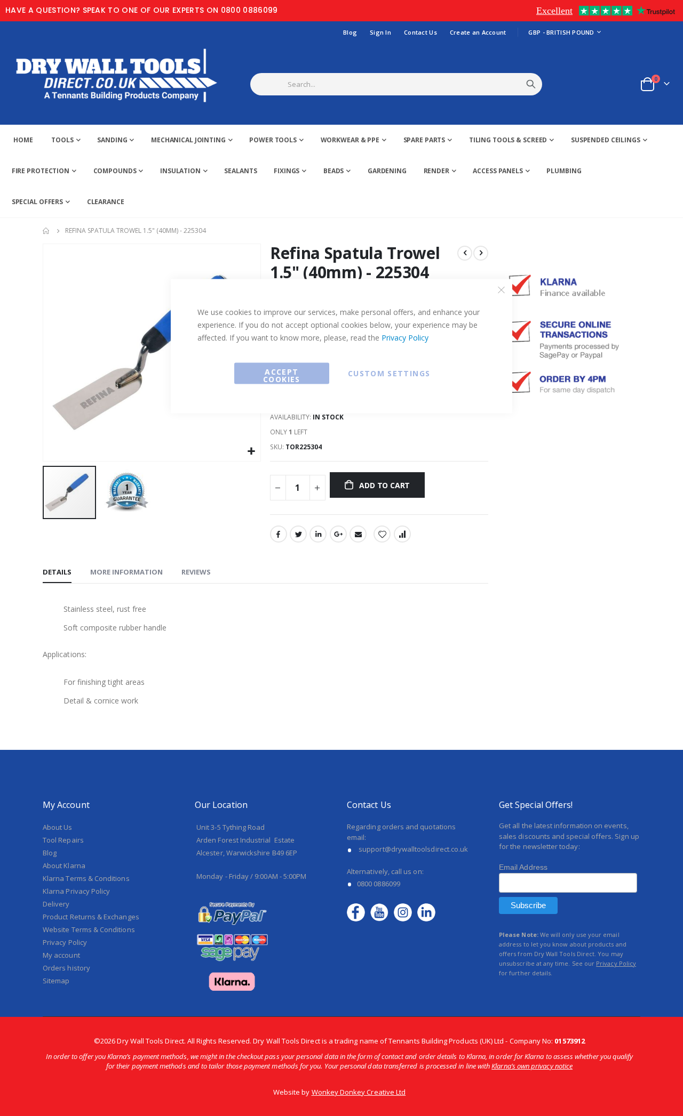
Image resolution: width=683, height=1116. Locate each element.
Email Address (523, 867)
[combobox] (409, 84)
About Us (58, 827)
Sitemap (56, 980)
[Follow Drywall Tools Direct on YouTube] (382, 912)
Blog (350, 32)
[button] (127, 492)
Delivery (56, 904)
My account (61, 955)
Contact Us (420, 32)
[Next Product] (480, 253)
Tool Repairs (63, 840)
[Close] (501, 289)
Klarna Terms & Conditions (86, 878)
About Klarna (64, 865)
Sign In (380, 32)
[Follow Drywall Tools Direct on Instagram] (405, 912)
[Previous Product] (464, 253)
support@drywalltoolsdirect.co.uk (413, 849)
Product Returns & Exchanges (91, 916)
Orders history (66, 968)
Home (46, 230)
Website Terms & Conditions (89, 929)
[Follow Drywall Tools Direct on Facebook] (358, 912)
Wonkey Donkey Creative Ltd (359, 1092)
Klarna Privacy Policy (76, 891)
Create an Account (478, 32)
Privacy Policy (405, 338)
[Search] (531, 84)
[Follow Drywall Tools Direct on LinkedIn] (426, 912)
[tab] (57, 572)
